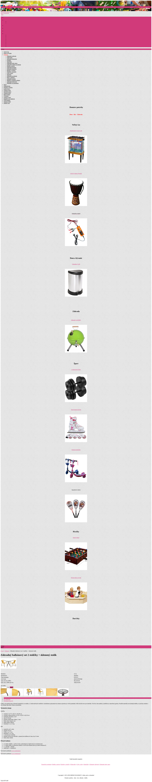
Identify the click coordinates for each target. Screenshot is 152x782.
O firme (9, 42)
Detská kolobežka (76, 449)
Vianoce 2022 (7, 90)
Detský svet (7, 103)
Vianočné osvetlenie (46, 764)
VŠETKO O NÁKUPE (9, 33)
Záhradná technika (11, 67)
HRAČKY (6, 25)
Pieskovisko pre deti (76, 577)
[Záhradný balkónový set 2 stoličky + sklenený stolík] (9, 668)
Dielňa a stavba (11, 66)
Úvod (2, 651)
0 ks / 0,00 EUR (5, 13)
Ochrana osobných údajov (13, 45)
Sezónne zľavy (7, 91)
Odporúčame (7, 86)
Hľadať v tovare (7, 8)
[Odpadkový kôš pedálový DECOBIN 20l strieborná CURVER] (76, 296)
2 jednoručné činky (76, 369)
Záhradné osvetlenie (12, 76)
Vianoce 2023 (7, 93)
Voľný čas (6, 52)
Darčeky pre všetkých (9, 99)
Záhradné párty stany (12, 63)
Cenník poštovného (11, 36)
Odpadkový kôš (76, 264)
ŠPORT (5, 28)
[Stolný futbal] (76, 569)
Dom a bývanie (10, 21)
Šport (5, 84)
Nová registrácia (10, 11)
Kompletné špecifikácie (10, 698)
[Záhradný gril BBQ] (76, 352)
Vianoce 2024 (7, 97)
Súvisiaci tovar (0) (8, 701)
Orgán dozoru (10, 46)
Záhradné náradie (11, 79)
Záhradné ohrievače (12, 81)
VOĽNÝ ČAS (7, 31)
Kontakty (9, 40)
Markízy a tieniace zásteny (13, 80)
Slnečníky (9, 62)
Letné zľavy (7, 89)
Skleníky (9, 74)
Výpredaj (6, 96)
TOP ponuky (7, 100)
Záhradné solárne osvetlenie (14, 64)
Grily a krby (10, 73)
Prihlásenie (3, 11)
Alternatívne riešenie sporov (13, 43)
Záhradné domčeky (12, 69)
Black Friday (7, 94)
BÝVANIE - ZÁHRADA (9, 20)
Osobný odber (10, 39)
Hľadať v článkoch (7, 10)
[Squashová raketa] (76, 522)
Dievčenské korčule (76, 409)
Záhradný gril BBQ (76, 320)
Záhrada (9, 23)
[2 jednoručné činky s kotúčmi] (76, 401)
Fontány (9, 60)
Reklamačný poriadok (12, 38)
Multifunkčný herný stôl (76, 130)
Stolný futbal (76, 537)
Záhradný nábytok (11, 56)
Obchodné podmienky (12, 35)
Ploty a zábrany (11, 77)
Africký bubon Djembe (76, 173)
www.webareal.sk (15, 750)
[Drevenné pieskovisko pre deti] (76, 609)
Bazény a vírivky (11, 70)
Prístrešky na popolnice (13, 83)
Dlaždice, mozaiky (11, 71)
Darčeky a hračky (8, 87)
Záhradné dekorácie (12, 59)
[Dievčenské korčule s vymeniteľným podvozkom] (76, 441)
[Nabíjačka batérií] (76, 245)
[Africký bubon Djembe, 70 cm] (76, 205)
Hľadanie (3, 1)
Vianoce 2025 (7, 101)
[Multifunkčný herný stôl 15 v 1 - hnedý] (76, 162)
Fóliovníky (9, 57)
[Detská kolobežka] (76, 481)
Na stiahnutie (7, 699)
